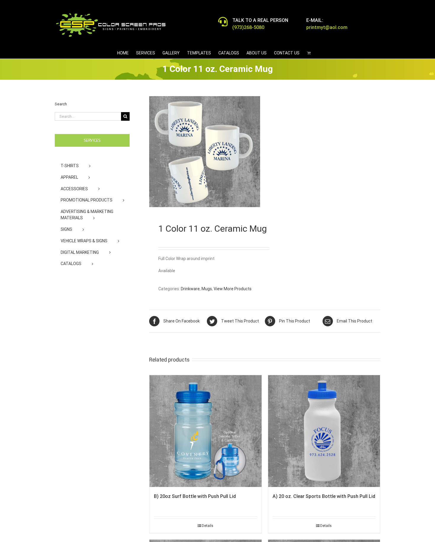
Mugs (207, 288)
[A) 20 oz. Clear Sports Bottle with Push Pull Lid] (324, 431)
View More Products (233, 288)
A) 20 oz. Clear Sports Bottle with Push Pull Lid (324, 496)
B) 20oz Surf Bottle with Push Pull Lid (195, 496)
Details (207, 526)
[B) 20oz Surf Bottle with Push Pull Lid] (205, 431)
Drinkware (190, 288)
